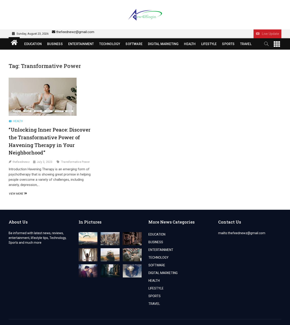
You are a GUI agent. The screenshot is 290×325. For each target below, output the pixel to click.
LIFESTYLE (209, 44)
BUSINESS (55, 44)
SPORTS (228, 44)
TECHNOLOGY (109, 44)
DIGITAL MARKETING (163, 44)
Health (18, 121)
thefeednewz (21, 162)
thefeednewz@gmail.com (75, 32)
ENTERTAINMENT (81, 44)
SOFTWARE (134, 44)
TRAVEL (245, 44)
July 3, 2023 (44, 162)
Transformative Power (75, 162)
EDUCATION (33, 44)
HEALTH (190, 44)
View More (17, 193)
